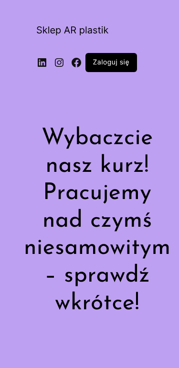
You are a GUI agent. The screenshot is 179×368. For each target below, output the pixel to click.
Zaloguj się (111, 62)
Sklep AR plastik (72, 30)
